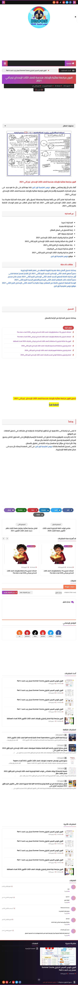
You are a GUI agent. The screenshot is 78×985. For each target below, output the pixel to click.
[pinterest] (57, 2)
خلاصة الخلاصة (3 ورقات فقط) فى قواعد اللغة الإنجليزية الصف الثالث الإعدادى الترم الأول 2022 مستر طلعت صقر (35, 772)
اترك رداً (66, 891)
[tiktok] (60, 2)
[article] (21, 527)
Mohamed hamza (65, 908)
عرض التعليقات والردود (9, 592)
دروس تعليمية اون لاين (41, 187)
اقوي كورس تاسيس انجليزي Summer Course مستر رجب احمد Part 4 (43, 70)
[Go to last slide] (7, 538)
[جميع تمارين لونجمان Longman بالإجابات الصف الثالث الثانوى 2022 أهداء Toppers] (72, 760)
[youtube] (63, 2)
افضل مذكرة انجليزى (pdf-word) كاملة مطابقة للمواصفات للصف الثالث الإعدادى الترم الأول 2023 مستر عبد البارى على (34, 749)
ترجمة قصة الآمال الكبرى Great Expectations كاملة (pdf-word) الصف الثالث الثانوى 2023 (37, 737)
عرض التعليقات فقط (25, 592)
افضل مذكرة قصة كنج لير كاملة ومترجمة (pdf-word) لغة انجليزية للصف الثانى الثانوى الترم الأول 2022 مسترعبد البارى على (34, 784)
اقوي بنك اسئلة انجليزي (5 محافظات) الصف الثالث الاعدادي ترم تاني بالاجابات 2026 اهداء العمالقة (42, 341)
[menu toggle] (74, 2)
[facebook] (70, 2)
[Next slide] (3, 538)
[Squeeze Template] (74, 982)
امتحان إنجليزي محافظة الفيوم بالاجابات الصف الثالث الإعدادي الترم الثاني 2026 (48, 350)
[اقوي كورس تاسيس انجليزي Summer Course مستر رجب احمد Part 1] (69, 711)
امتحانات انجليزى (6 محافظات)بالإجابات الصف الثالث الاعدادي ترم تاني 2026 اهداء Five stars (44, 336)
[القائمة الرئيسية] (5, 63)
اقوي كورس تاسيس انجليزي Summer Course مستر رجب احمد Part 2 (40, 699)
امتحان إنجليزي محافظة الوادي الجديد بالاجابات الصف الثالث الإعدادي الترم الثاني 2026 (46, 355)
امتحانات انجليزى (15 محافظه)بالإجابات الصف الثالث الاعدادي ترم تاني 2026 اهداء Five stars (44, 332)
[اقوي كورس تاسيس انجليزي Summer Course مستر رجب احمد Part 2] (69, 702)
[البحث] (3, 2)
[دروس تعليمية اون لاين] (39, 17)
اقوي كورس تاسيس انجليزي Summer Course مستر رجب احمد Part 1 (40, 709)
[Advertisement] (39, 44)
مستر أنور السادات (64, 930)
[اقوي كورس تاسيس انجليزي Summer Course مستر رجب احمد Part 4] (69, 683)
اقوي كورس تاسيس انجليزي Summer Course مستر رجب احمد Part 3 (40, 690)
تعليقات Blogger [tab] (69, 586)
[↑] (39, 979)
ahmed (67, 919)
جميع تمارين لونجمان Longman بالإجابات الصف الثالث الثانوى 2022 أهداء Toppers (40, 760)
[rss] (54, 2)
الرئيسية (69, 63)
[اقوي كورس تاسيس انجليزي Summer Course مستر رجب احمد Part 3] (69, 692)
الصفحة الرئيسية (47, 86)
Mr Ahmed (71, 974)
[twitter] (67, 2)
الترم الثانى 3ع (36, 86)
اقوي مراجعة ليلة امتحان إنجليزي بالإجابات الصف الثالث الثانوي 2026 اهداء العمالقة (35, 718)
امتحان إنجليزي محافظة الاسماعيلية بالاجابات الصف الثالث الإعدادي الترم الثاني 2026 (46, 345)
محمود (67, 897)
